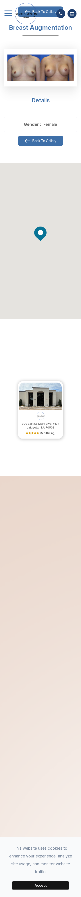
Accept (40, 885)
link (21, 383)
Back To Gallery (44, 141)
